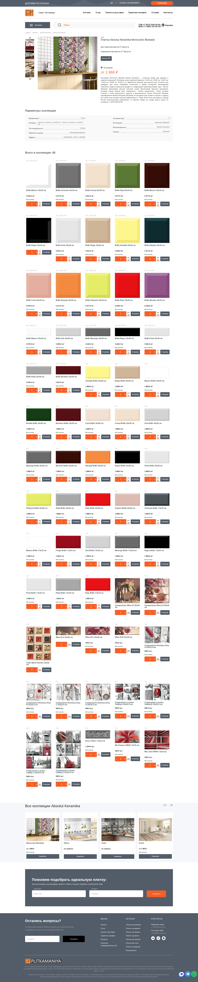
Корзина (168, 25)
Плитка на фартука (133, 947)
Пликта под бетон (132, 936)
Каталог (104, 925)
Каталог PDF (106, 58)
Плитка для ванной (133, 939)
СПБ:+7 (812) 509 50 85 (149, 25)
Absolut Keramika (45, 32)
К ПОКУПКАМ (162, 3)
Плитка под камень (133, 932)
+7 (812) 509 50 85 (158, 927)
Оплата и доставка (108, 932)
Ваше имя (37, 889)
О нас (103, 928)
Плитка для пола (132, 943)
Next (31, 79)
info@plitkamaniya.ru (158, 933)
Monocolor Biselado (59, 32)
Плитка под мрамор (133, 925)
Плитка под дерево (133, 928)
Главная (27, 32)
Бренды (35, 32)
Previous (31, 38)
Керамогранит (131, 950)
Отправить (156, 894)
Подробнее (43, 856)
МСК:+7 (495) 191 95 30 (150, 26)
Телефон (95, 889)
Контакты (104, 939)
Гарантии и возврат (108, 936)
